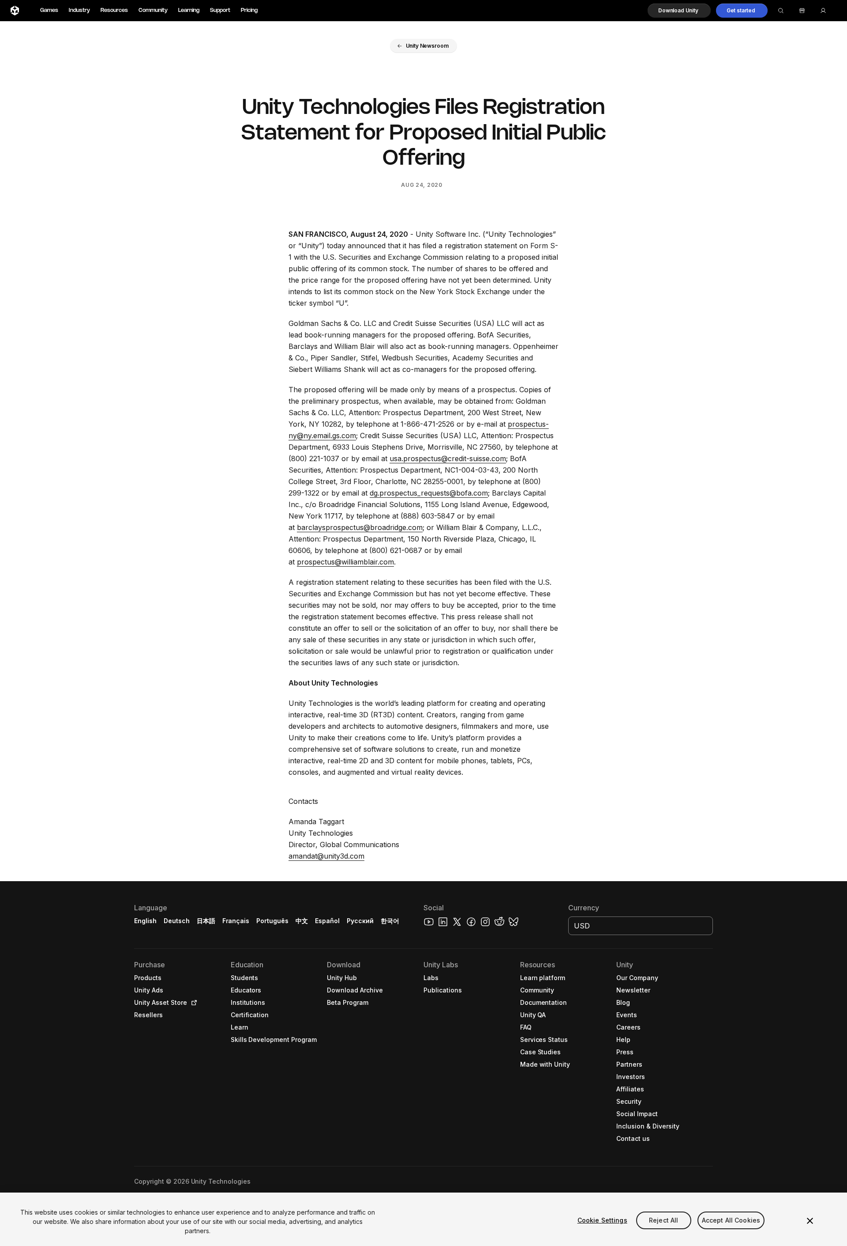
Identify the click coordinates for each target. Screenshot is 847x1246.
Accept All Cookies (731, 1220)
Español (327, 920)
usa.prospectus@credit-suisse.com (448, 458)
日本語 (206, 920)
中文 (302, 920)
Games (49, 10)
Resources (114, 10)
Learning (188, 10)
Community (153, 10)
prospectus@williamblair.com (345, 561)
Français (236, 920)
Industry (79, 10)
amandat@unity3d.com (326, 856)
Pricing (249, 10)
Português (272, 920)
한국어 (390, 920)
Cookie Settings (602, 1220)
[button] (679, 11)
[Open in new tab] (192, 1002)
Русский (360, 920)
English (145, 920)
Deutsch (177, 920)
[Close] (810, 1221)
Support (220, 10)
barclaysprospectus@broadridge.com (360, 527)
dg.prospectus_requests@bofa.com (429, 493)
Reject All (663, 1220)
